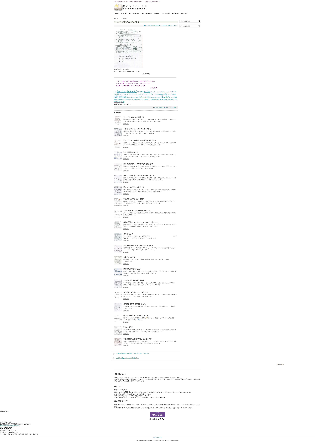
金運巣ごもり (148, 99)
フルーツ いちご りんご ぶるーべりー (138, 94)
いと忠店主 (173, 107)
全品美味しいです (129, 257)
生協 (124, 99)
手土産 (175, 97)
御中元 (172, 97)
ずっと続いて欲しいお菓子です (133, 117)
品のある (153, 97)
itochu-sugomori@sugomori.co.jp (9, 425)
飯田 (166, 99)
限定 (158, 99)
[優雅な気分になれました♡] (118, 275)
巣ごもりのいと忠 (167, 440)
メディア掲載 (166, 13)
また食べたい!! (128, 234)
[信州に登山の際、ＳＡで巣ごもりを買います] (118, 170)
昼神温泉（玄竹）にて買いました (134, 304)
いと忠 (115, 91)
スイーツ (121, 94)
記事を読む (126, 124)
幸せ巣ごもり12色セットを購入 (133, 199)
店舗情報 (157, 13)
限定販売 (162, 99)
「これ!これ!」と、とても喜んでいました (137, 129)
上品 (164, 94)
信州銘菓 (123, 97)
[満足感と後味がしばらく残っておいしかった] (118, 252)
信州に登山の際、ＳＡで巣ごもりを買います (138, 164)
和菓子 (148, 97)
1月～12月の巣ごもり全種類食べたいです (137, 210)
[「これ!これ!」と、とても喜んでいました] (118, 135)
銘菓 (153, 99)
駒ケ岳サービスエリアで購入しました (136, 315)
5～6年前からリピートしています (134, 280)
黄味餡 (122, 102)
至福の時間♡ (127, 327)
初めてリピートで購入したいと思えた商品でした (139, 140)
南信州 (137, 97)
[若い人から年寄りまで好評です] (118, 194)
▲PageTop (280, 364)
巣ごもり (165, 96)
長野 (155, 99)
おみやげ (132, 91)
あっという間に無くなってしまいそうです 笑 (138, 175)
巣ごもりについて (134, 13)
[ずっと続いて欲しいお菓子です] (118, 124)
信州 (116, 96)
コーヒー (166, 91)
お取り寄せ (140, 91)
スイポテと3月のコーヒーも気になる (135, 292)
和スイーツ (143, 97)
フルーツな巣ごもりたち (169, 25)
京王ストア (169, 94)
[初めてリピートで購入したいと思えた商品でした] (118, 147)
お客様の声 (175, 13)
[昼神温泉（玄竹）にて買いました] (118, 311)
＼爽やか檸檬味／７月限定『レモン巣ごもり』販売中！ (132, 353)
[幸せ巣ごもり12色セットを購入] (118, 205)
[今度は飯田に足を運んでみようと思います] (118, 346)
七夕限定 (161, 94)
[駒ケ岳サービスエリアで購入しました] (118, 322)
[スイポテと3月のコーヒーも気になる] (118, 299)
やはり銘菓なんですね (130, 152)
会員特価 (174, 94)
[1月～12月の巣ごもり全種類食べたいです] (118, 217)
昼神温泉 (116, 99)
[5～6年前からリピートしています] (118, 287)
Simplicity (146, 440)
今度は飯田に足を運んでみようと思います (137, 339)
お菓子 (154, 91)
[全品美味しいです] (118, 264)
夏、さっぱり (157, 97)
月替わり (121, 99)
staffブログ (184, 13)
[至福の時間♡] (118, 334)
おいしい (121, 91)
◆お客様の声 (148, 25)
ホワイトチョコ (154, 94)
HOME (117, 13)
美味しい (131, 99)
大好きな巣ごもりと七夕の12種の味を (127, 358)
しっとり (159, 91)
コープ (169, 91)
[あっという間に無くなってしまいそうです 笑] (118, 182)
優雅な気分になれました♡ (132, 269)
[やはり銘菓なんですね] (118, 159)
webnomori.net (155, 440)
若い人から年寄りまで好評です (133, 187)
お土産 (147, 91)
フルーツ (126, 94)
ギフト (162, 91)
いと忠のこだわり (147, 13)
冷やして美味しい (131, 97)
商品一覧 (123, 13)
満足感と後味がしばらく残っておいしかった (138, 245)
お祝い (151, 91)
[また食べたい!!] (118, 240)
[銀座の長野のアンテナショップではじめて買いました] (118, 229)
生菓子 (127, 99)
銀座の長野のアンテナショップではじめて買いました (141, 222)
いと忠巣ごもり (157, 25)
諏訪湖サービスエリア (139, 99)
